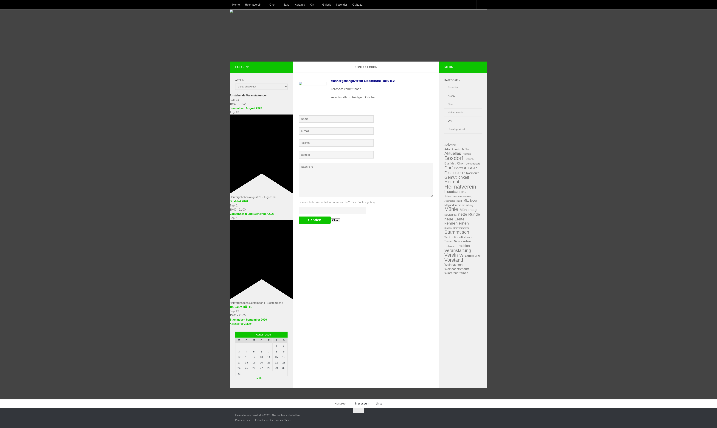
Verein (451, 255)
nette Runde (469, 214)
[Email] (285, 67)
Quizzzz (357, 4)
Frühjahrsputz (470, 173)
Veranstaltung (457, 250)
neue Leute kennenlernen (456, 221)
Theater (448, 241)
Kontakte (340, 403)
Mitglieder (470, 200)
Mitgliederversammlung (458, 205)
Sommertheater (461, 228)
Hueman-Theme (283, 420)
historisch (452, 192)
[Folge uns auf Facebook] (273, 67)
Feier (472, 168)
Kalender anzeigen (241, 323)
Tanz (286, 4)
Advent (450, 145)
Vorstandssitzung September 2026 (252, 213)
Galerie (326, 4)
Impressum (362, 403)
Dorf (448, 168)
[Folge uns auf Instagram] (279, 67)
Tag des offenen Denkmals (457, 237)
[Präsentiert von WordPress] (252, 420)
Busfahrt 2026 (239, 201)
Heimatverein (253, 4)
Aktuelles (453, 87)
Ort (312, 4)
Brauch (469, 159)
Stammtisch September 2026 (248, 319)
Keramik (300, 4)
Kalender (341, 4)
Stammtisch (456, 232)
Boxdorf (453, 158)
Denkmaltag (472, 163)
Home (236, 4)
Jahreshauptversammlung (458, 196)
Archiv (451, 95)
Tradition (463, 246)
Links (379, 403)
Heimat (451, 182)
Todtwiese (449, 246)
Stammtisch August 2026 (246, 108)
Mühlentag (468, 210)
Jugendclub (449, 201)
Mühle (451, 209)
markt (459, 201)
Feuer (456, 173)
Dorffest (460, 168)
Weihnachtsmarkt (456, 269)
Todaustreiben (462, 241)
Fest (448, 173)
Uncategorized (456, 129)
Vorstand (453, 260)
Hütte (463, 192)
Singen (448, 228)
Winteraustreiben (456, 273)
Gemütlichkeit (456, 177)
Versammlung (470, 255)
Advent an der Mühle (457, 149)
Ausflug (467, 154)
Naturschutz (450, 215)
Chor (272, 4)
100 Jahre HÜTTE (241, 306)
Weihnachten (453, 264)
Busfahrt (449, 163)
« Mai (260, 378)
